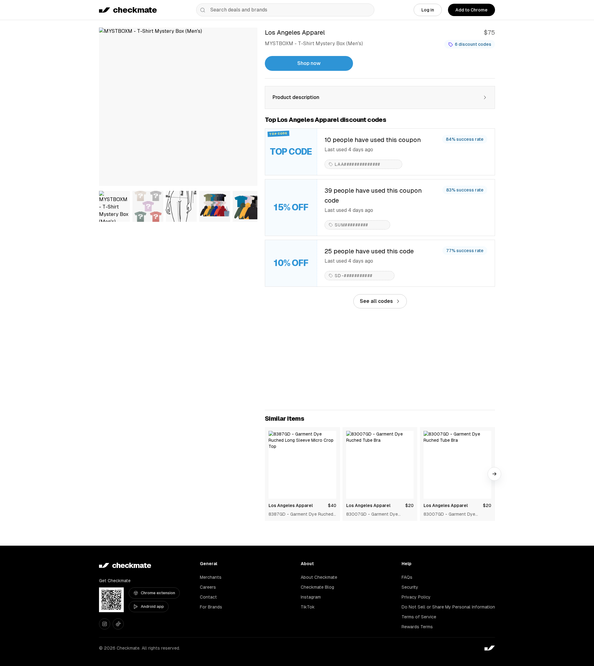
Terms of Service (419, 616)
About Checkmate (319, 577)
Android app (152, 606)
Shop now (309, 63)
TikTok (308, 606)
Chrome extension (158, 593)
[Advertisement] (380, 359)
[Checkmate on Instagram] (104, 623)
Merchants (211, 577)
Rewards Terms (417, 626)
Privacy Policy (416, 597)
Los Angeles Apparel (291, 505)
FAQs (407, 577)
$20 (409, 505)
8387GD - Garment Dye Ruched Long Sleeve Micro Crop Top (301, 514)
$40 (332, 505)
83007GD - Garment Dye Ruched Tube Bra (372, 514)
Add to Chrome (471, 9)
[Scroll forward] (494, 474)
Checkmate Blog (317, 587)
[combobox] (285, 9)
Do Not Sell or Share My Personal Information (448, 606)
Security (410, 587)
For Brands (211, 606)
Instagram (311, 597)
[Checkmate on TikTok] (118, 623)
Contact (208, 597)
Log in (427, 9)
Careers (208, 587)
